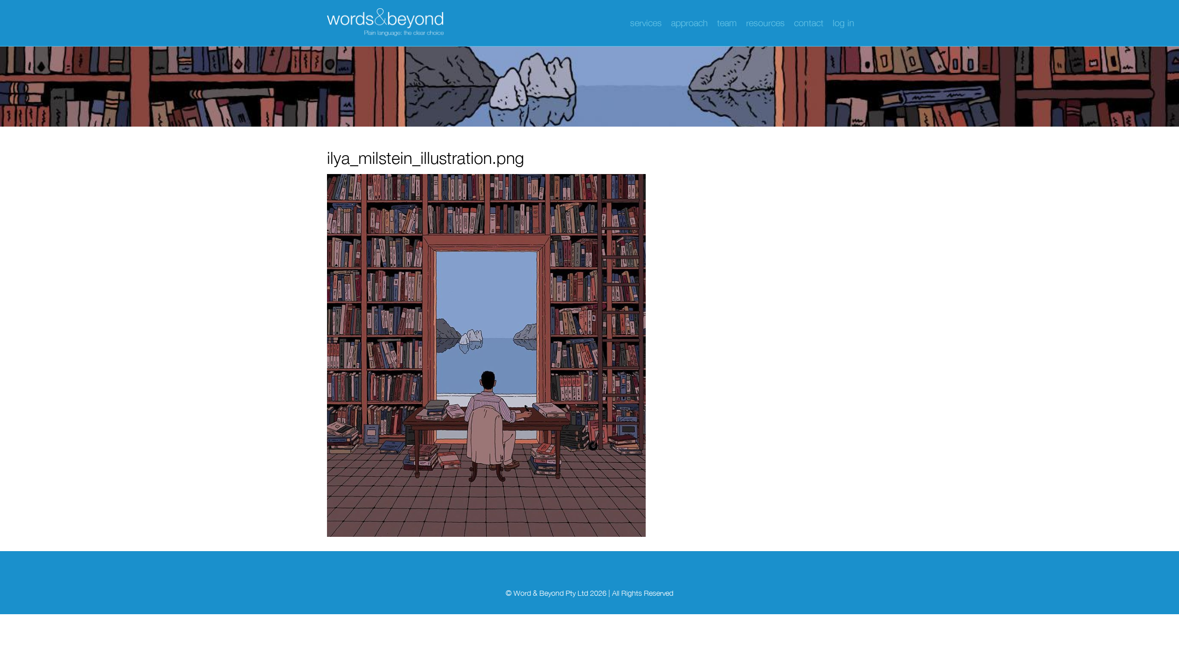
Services (646, 22)
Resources (765, 22)
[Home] (386, 23)
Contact (808, 22)
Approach (689, 22)
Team (727, 22)
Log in (843, 22)
